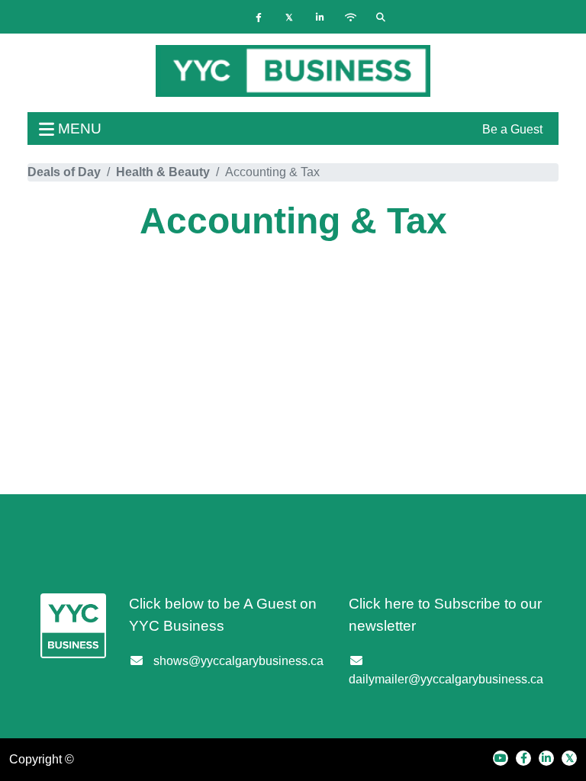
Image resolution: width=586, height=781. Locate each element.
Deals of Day (64, 172)
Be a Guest (512, 129)
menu (77, 129)
